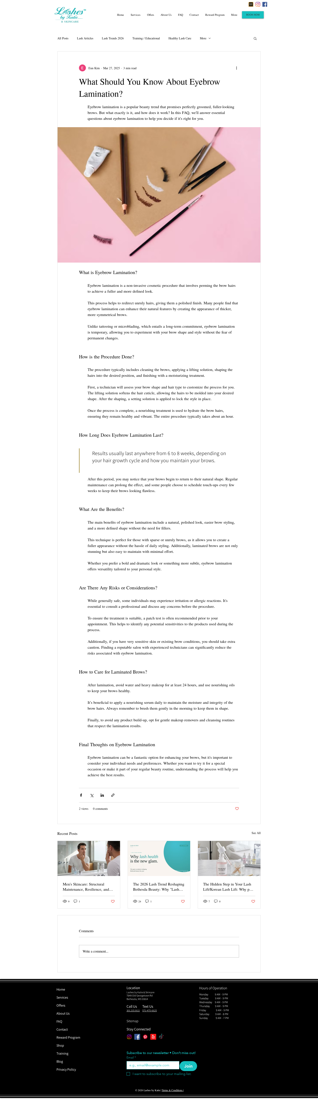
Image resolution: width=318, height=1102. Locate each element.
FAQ (59, 1021)
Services (62, 997)
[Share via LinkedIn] (102, 795)
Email (131, 1057)
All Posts (62, 38)
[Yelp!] (153, 1037)
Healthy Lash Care (180, 38)
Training (62, 1053)
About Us (63, 1013)
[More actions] (236, 68)
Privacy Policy (66, 1069)
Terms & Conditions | (173, 1090)
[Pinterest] (145, 1037)
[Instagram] (257, 4)
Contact (62, 1029)
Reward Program (68, 1037)
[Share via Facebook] (81, 795)
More (203, 38)
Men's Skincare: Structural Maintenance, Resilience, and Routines (86, 886)
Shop (60, 1045)
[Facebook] (264, 4)
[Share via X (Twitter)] (92, 795)
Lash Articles (85, 38)
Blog (59, 1061)
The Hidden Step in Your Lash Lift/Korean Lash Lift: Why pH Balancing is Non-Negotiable (227, 886)
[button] (255, 38)
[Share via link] (113, 795)
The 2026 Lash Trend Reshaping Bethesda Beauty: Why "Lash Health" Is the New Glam (158, 886)
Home (60, 989)
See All (256, 833)
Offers (60, 1005)
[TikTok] (161, 1037)
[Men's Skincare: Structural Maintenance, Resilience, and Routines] (89, 858)
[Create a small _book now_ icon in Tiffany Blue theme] (251, 4)
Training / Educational (146, 38)
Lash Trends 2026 (113, 38)
